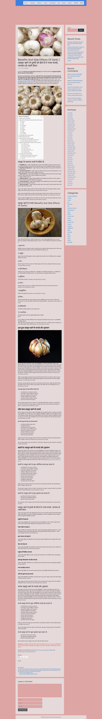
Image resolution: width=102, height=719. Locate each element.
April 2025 (70, 139)
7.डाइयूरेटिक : (23, 129)
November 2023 (71, 173)
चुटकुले (69, 230)
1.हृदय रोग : (23, 121)
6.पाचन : (23, 128)
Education (33, 2)
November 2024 (71, 149)
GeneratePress (58, 717)
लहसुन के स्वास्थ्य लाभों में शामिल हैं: (24, 118)
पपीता (56, 79)
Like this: (23, 158)
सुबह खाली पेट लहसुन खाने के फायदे (25, 671)
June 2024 (70, 159)
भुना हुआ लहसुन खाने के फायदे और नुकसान (26, 135)
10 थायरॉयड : (24, 133)
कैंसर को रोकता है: (26, 147)
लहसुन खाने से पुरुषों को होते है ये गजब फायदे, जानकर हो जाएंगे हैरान (30, 142)
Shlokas (69, 224)
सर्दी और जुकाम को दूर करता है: (27, 152)
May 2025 (70, 137)
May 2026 (70, 116)
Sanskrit (70, 2)
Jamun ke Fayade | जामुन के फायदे (25, 80)
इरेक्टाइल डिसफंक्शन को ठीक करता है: (28, 150)
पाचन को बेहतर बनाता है (26, 151)
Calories (69, 198)
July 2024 (70, 157)
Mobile (69, 214)
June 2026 (70, 114)
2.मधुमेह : (23, 122)
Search (69, 27)
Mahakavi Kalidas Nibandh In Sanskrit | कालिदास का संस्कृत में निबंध (75, 99)
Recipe (45, 2)
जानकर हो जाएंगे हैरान (25, 670)
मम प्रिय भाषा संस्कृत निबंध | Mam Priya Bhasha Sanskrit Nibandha (75, 76)
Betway (69, 87)
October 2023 (71, 175)
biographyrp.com (32, 651)
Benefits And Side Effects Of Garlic (26, 668)
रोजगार (69, 238)
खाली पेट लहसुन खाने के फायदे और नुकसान (26, 138)
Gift (68, 206)
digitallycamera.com (22, 651)
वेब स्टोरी (69, 240)
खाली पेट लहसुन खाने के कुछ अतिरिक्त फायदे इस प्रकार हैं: (30, 139)
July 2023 (70, 181)
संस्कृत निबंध (70, 242)
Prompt (69, 60)
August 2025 (71, 130)
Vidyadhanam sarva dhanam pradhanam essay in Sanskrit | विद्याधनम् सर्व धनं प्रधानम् (75, 88)
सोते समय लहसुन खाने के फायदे (25, 136)
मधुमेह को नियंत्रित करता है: (27, 148)
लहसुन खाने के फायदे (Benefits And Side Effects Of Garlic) (31, 120)
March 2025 (70, 141)
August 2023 (71, 179)
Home (25, 2)
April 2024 (70, 163)
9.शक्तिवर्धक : (24, 132)
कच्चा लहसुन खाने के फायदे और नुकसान (25, 153)
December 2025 (71, 124)
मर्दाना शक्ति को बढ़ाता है (27, 145)
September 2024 (72, 153)
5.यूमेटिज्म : (23, 126)
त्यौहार (69, 234)
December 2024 (71, 147)
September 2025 (71, 128)
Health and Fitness (72, 208)
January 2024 (71, 169)
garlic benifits (36, 668)
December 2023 (71, 171)
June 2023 (70, 183)
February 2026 (71, 120)
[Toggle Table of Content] (41, 117)
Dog (59, 2)
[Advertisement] (51, 14)
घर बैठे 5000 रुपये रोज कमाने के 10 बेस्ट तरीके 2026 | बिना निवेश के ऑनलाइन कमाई (75, 43)
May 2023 (70, 185)
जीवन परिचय (76, 2)
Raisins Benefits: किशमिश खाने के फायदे (26, 672)
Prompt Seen (71, 216)
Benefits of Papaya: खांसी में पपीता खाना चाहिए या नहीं (28, 673)
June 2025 (70, 135)
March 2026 (70, 118)
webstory (64, 2)
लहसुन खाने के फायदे (45, 670)
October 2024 (71, 151)
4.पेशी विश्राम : (24, 125)
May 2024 (70, 161)
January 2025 (71, 145)
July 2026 (70, 112)
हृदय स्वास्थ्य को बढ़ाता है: (27, 146)
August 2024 (71, 155)
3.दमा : (23, 124)
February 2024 (71, 167)
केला (59, 79)
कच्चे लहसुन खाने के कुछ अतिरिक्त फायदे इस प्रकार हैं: (29, 155)
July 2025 (70, 133)
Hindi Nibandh (52, 2)
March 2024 (70, 165)
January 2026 (71, 122)
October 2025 (71, 126)
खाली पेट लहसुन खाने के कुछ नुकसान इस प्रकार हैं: (29, 141)
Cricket (69, 200)
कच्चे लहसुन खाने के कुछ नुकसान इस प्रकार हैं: (28, 156)
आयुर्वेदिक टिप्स (39, 2)
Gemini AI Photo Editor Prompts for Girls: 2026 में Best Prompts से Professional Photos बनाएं (76, 48)
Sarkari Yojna (71, 222)
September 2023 (72, 177)
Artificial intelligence (72, 196)
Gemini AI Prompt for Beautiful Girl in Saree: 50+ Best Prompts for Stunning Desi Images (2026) (76, 53)
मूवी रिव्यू (81, 2)
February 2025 (71, 143)
